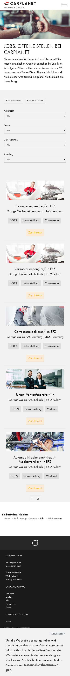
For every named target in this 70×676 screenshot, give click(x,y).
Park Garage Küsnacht (25, 518)
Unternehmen (11, 139)
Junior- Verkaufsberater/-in (35, 394)
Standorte (10, 593)
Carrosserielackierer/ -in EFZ (35, 331)
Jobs (7, 600)
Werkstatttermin (12, 576)
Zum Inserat (35, 232)
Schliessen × (57, 633)
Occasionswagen (13, 565)
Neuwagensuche (13, 562)
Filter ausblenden (13, 100)
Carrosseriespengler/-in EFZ (35, 206)
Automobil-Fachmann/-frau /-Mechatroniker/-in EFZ (35, 459)
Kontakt (9, 607)
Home (7, 518)
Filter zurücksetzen (35, 100)
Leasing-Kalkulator (14, 579)
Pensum (8, 125)
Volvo (8, 621)
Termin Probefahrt (13, 572)
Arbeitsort (9, 110)
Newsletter (10, 603)
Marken (9, 596)
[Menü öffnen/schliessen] (63, 5)
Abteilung (8, 154)
